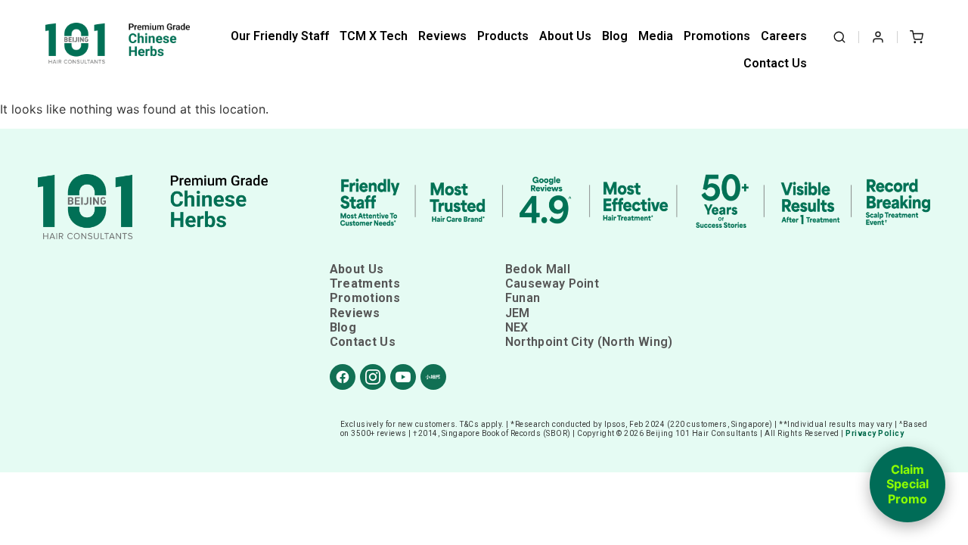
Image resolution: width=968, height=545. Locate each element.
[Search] (839, 37)
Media (655, 36)
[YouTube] (403, 377)
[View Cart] (916, 37)
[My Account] (878, 37)
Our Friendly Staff (280, 36)
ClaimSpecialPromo (907, 484)
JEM (517, 313)
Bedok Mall (537, 269)
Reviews (442, 36)
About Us (565, 36)
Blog (615, 36)
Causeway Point (552, 283)
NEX (517, 327)
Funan (523, 298)
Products (503, 36)
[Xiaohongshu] (433, 377)
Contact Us (775, 63)
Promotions (717, 36)
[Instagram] (373, 377)
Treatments (365, 283)
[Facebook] (342, 377)
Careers (784, 36)
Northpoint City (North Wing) (589, 342)
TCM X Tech (374, 36)
